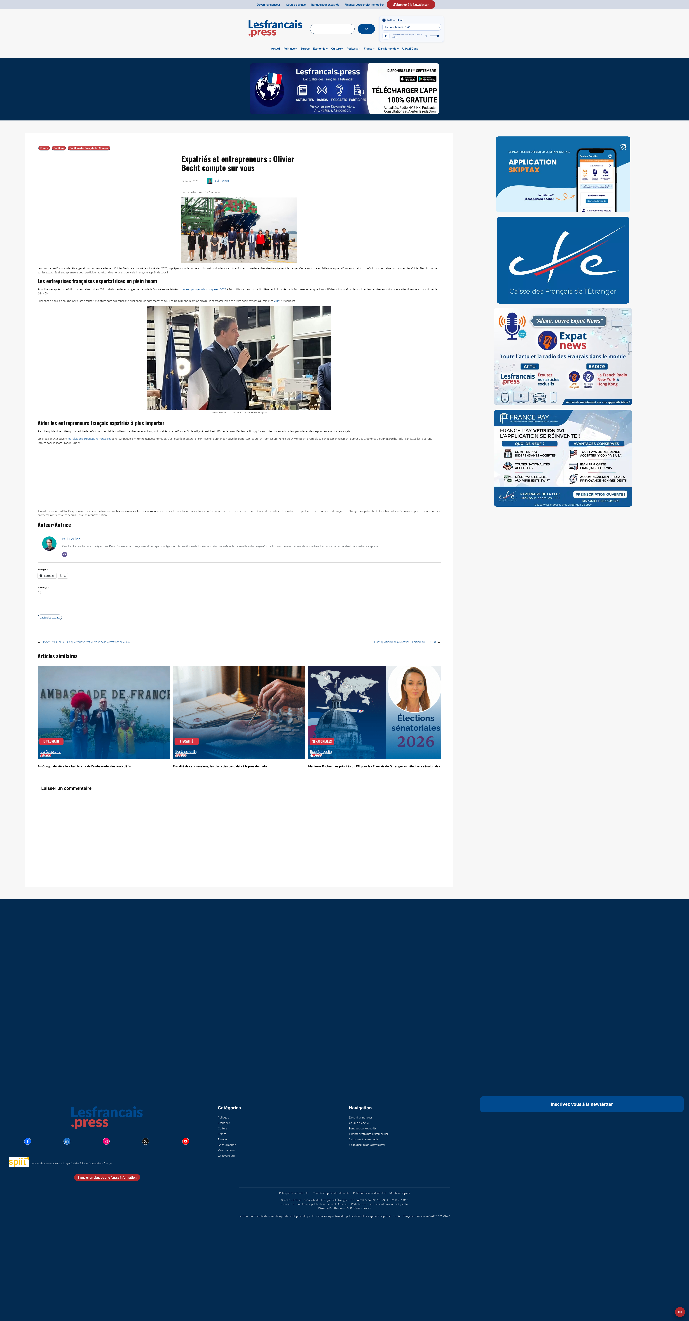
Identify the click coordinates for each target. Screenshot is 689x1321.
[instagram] (106, 1141)
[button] (680, 1312)
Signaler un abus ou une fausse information (107, 1177)
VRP (277, 301)
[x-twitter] (145, 1141)
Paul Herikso (221, 180)
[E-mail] (64, 554)
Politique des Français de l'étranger (89, 148)
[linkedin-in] (67, 1141)
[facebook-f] (27, 1141)
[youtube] (185, 1141)
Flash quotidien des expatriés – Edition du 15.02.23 (405, 642)
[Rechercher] (366, 29)
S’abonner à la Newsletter (411, 4)
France (44, 148)
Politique (59, 148)
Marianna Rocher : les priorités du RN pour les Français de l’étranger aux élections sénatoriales (374, 766)
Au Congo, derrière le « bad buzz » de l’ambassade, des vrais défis (84, 766)
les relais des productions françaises (89, 438)
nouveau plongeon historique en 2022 (203, 289)
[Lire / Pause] (386, 35)
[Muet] (426, 36)
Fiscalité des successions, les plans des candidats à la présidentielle (220, 766)
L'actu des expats (50, 617)
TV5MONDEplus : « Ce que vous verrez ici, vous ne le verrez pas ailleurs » (86, 642)
